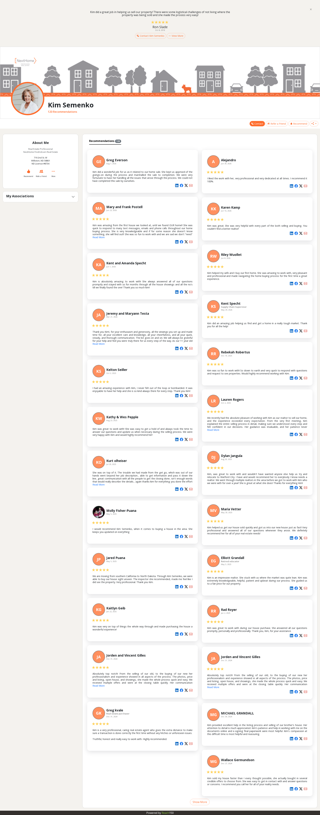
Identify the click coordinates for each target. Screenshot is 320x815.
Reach (168, 813)
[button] (314, 124)
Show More (200, 802)
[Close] (311, 9)
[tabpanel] (199, 475)
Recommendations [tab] (104, 141)
